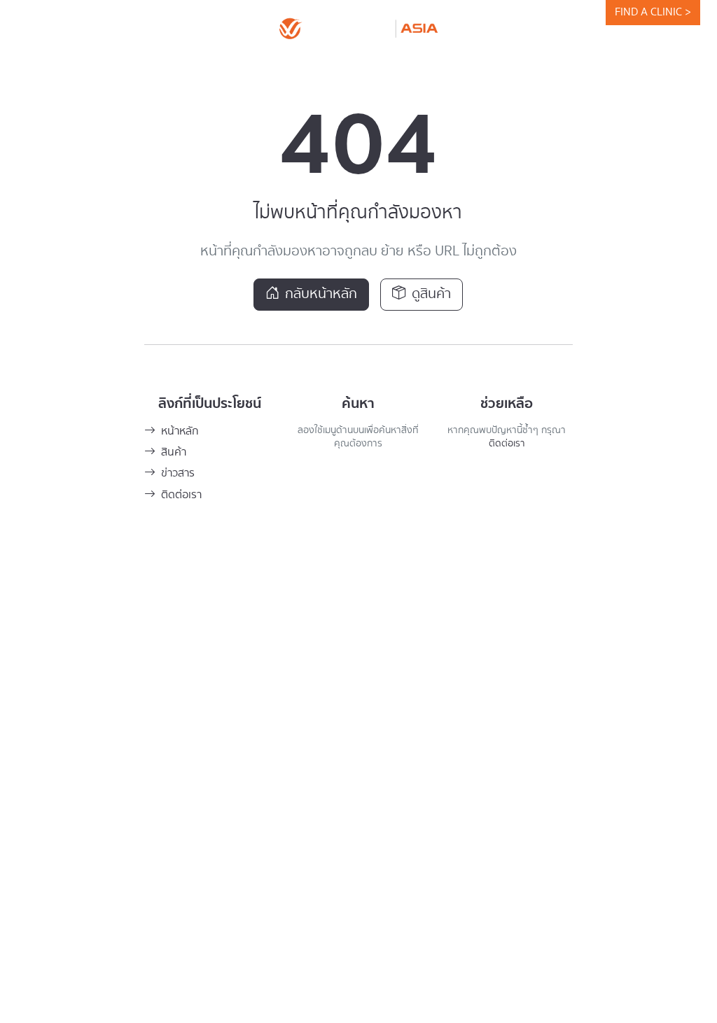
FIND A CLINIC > (653, 12)
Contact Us (548, 66)
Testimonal (394, 66)
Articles (471, 66)
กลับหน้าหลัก (321, 294)
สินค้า (173, 452)
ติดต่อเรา (181, 495)
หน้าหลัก (180, 431)
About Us (164, 66)
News (322, 66)
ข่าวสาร (178, 473)
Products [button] (244, 66)
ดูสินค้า (431, 294)
